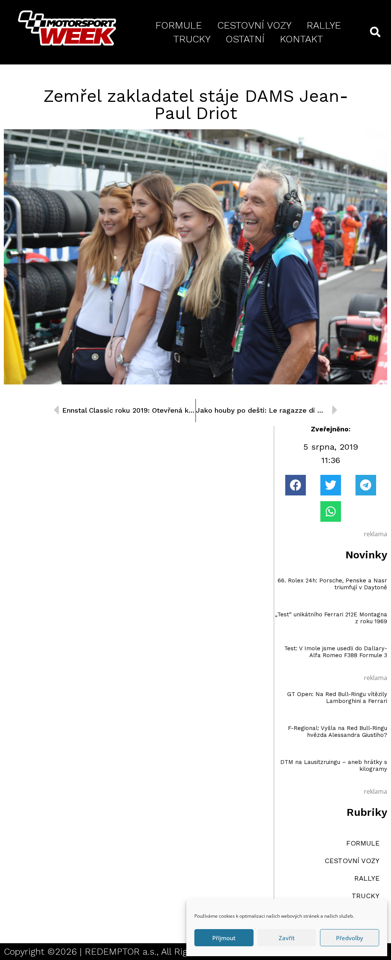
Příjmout (224, 938)
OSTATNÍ (245, 39)
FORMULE (178, 25)
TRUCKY (191, 39)
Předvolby (349, 938)
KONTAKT (301, 39)
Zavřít (287, 938)
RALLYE (324, 25)
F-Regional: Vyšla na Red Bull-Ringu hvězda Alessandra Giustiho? (337, 731)
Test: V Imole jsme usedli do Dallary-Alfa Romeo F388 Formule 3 (335, 652)
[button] (295, 485)
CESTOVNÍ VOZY (254, 25)
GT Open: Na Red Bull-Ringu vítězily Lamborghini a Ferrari (337, 697)
